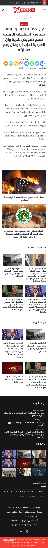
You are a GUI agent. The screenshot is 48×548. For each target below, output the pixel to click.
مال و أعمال (32, 495)
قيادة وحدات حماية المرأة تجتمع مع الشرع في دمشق (13, 379)
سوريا (7, 512)
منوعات (21, 495)
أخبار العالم (41, 491)
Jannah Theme (8, 539)
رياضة (13, 516)
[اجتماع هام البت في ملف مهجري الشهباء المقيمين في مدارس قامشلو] (12, 260)
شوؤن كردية (32, 516)
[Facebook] (42, 63)
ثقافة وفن (14, 520)
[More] (5, 63)
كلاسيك (42, 495)
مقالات (14, 512)
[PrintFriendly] (11, 63)
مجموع (19, 18)
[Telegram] (26, 63)
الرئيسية (27, 18)
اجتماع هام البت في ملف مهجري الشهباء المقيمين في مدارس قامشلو (13, 272)
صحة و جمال (8, 491)
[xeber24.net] (24, 10)
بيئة (18, 516)
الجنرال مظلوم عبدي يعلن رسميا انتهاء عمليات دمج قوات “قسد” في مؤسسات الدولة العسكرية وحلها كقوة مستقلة (36, 275)
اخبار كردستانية (30, 512)
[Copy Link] (16, 63)
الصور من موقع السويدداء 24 (24, 491)
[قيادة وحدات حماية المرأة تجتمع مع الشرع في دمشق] (12, 368)
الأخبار (21, 512)
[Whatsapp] (31, 63)
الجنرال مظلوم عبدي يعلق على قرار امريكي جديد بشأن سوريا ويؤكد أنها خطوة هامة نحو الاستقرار (13, 304)
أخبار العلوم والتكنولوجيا (29, 520)
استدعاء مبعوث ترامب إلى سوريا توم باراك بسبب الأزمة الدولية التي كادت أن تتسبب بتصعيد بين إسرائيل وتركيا (36, 306)
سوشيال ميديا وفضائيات (28, 524)
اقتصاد (23, 516)
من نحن (14, 524)
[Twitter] (37, 63)
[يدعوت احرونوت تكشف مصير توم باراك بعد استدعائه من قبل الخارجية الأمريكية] (9, 463)
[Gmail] (21, 63)
